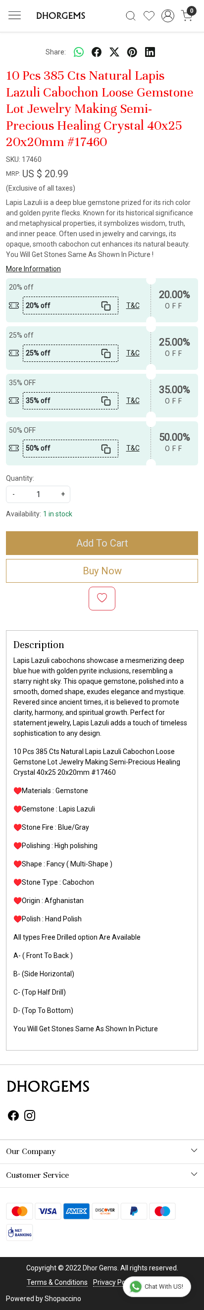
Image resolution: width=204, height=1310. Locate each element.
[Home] (60, 16)
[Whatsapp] (79, 52)
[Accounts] (168, 15)
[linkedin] (150, 52)
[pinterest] (132, 52)
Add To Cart (102, 543)
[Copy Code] (106, 305)
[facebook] (96, 52)
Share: (56, 52)
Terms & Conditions (57, 1282)
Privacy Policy (114, 1282)
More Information (33, 269)
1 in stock (57, 514)
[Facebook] (13, 1117)
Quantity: (20, 478)
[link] (131, 16)
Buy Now (102, 571)
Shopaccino (63, 1299)
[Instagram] (29, 1117)
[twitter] (114, 52)
